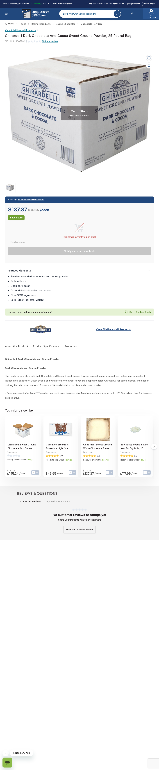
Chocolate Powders (91, 24)
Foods (23, 24)
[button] (132, 13)
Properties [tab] (70, 346)
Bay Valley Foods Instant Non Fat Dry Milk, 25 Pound (134, 448)
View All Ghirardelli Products (20, 30)
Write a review (50, 41)
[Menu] (7, 14)
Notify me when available (79, 251)
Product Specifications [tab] (46, 346)
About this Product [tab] (16, 346)
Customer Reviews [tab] (30, 501)
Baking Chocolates (65, 24)
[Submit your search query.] (117, 13)
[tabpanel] (79, 378)
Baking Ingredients (41, 24)
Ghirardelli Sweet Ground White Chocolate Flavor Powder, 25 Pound (97, 448)
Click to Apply (148, 4)
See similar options (79, 115)
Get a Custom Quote (140, 312)
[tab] (10, 188)
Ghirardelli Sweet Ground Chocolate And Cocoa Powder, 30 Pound (21, 448)
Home (11, 23)
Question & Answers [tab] (58, 501)
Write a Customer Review (79, 529)
